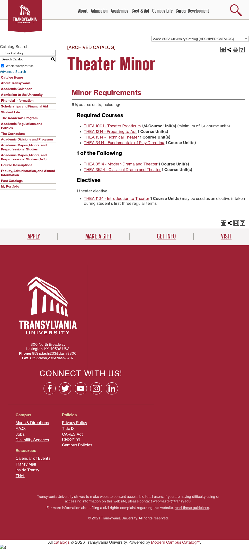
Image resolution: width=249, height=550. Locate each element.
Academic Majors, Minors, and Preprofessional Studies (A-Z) (24, 157)
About (83, 11)
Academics (119, 11)
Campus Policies (77, 445)
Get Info (166, 236)
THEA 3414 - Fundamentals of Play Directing (124, 142)
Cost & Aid (140, 11)
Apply (33, 236)
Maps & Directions (32, 422)
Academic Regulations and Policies (21, 126)
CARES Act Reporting (72, 437)
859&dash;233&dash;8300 (54, 353)
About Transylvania (16, 83)
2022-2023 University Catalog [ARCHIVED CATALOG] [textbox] (193, 39)
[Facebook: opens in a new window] (50, 388)
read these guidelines (192, 508)
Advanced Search (13, 72)
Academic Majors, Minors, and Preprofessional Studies (24, 147)
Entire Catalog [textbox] (12, 53)
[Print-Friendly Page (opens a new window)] (235, 49)
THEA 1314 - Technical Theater (111, 137)
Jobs (20, 434)
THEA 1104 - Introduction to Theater (116, 198)
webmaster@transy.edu (172, 501)
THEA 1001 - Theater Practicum (112, 125)
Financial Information (17, 100)
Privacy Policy (74, 422)
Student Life (10, 112)
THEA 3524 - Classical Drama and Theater (122, 169)
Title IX (68, 428)
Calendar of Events (33, 458)
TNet (20, 475)
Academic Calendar (16, 89)
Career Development (192, 11)
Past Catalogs (12, 181)
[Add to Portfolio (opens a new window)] (223, 49)
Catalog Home (12, 77)
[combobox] (200, 38)
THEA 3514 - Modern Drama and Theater (121, 164)
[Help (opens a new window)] (242, 49)
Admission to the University (22, 95)
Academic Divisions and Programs (27, 139)
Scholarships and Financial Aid (24, 106)
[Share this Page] (229, 49)
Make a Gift (98, 236)
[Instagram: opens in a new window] (96, 388)
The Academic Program (19, 118)
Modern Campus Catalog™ (175, 542)
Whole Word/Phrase (20, 66)
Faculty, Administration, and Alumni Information (28, 173)
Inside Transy (27, 470)
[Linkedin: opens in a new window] (112, 388)
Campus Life (162, 11)
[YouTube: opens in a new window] (81, 388)
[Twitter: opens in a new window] (65, 388)
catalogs (62, 542)
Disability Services (32, 439)
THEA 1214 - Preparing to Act (110, 131)
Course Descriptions (16, 165)
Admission (99, 11)
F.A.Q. (21, 428)
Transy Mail (26, 464)
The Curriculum (13, 134)
